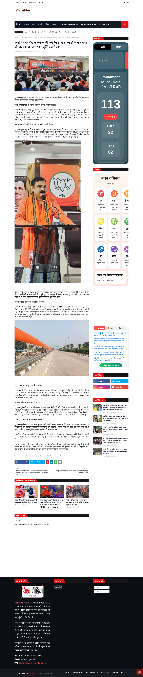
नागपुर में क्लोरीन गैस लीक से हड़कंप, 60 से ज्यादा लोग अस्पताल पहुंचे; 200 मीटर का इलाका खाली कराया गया (109, 353)
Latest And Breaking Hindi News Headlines (32, 456)
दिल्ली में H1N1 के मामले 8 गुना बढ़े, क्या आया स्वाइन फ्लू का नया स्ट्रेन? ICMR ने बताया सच (110, 334)
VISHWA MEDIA (33, 673)
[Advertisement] (110, 306)
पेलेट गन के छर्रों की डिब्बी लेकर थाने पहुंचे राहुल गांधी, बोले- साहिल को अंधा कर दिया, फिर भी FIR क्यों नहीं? (52, 32)
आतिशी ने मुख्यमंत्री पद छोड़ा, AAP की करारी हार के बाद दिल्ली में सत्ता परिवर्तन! (26, 501)
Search (128, 61)
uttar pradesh (58, 456)
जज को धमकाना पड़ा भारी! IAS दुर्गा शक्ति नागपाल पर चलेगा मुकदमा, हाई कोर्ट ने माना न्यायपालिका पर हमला (109, 348)
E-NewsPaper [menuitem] (104, 24)
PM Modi (50, 456)
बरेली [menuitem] (33, 24)
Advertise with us (77, 672)
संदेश (97, 587)
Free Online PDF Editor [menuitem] (69, 24)
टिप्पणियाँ (98, 591)
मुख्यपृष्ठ (16, 37)
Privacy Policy (33, 2)
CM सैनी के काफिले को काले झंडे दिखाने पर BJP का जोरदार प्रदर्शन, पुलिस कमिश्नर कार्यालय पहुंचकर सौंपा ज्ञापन (109, 341)
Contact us (114, 672)
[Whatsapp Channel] (119, 393)
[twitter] (124, 2)
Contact (41, 2)
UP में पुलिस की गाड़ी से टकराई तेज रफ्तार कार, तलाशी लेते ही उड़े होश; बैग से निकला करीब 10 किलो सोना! (115, 451)
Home (16, 2)
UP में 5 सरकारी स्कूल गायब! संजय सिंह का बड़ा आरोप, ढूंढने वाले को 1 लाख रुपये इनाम (109, 359)
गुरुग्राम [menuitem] (54, 24)
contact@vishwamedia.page (32, 663)
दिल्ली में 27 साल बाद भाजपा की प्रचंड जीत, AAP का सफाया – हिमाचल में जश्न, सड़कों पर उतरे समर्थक (77, 502)
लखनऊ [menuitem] (26, 24)
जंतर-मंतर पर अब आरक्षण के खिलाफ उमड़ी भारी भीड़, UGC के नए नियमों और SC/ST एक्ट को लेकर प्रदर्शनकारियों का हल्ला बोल (115, 440)
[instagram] (127, 2)
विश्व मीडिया (19, 52)
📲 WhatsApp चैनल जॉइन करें (111, 365)
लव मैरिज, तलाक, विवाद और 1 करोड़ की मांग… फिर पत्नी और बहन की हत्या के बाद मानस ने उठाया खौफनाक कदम (115, 418)
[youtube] (119, 387)
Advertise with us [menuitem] (88, 24)
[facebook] (121, 2)
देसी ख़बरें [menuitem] (18, 24)
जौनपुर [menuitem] (47, 24)
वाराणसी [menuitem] (40, 24)
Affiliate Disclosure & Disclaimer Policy (97, 672)
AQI (102, 47)
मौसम (118, 47)
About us (23, 2)
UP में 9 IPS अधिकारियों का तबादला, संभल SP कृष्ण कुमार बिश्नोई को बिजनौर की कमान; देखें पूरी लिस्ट (115, 429)
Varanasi (22, 37)
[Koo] (101, 393)
